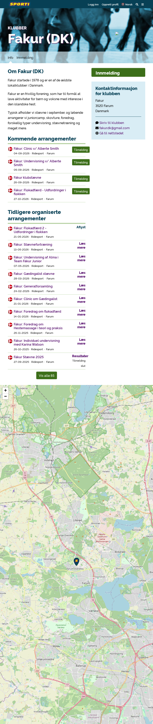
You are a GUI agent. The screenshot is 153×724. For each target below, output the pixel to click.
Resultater (80, 356)
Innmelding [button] (108, 73)
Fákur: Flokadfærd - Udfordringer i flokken (40, 192)
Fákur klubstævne (27, 177)
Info (10, 57)
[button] (127, 4)
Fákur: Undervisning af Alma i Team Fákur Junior (36, 259)
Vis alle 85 (46, 375)
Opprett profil (110, 4)
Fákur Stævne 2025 (29, 357)
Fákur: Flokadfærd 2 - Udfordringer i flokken (31, 230)
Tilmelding (81, 150)
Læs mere (81, 245)
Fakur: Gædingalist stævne (34, 273)
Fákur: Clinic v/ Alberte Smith (36, 148)
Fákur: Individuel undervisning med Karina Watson (37, 342)
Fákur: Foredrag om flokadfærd (37, 311)
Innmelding (25, 57)
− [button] (5, 396)
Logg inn (93, 4)
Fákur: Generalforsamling (33, 286)
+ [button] (5, 390)
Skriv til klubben (111, 122)
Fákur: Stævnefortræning (33, 244)
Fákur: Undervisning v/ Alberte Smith (37, 163)
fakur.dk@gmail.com (114, 128)
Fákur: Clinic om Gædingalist (35, 298)
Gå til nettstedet (111, 133)
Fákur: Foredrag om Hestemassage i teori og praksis (38, 326)
